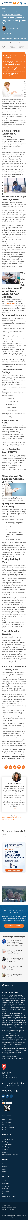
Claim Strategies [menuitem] (12, 47)
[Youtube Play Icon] (3, 1096)
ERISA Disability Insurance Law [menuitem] (11, 1154)
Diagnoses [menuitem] (3, 42)
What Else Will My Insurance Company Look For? (13, 68)
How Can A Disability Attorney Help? (11, 74)
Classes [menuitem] (4, 1171)
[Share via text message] (13, 33)
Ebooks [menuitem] (4, 1166)
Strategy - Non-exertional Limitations (11, 14)
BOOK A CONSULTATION (14, 926)
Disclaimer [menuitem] (4, 1209)
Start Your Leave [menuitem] (7, 1119)
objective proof (10, 303)
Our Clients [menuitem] (5, 1186)
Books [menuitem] (4, 1169)
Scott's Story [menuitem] (6, 1191)
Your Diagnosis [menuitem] (6, 1142)
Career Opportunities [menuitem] (8, 1196)
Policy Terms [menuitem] (4, 47)
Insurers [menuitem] (21, 42)
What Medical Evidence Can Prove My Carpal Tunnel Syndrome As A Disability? (13, 62)
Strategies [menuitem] (5, 1149)
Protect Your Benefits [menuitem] (8, 1127)
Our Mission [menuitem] (5, 1183)
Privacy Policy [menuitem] (11, 1209)
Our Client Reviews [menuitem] (7, 1181)
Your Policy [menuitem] (5, 1147)
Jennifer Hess (14, 28)
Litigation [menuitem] (5, 1152)
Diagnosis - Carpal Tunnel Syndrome (11, 11)
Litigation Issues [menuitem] (21, 47)
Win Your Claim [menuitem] (6, 1122)
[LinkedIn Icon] (11, 1096)
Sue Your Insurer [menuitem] (7, 1130)
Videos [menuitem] (4, 1164)
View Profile (14, 808)
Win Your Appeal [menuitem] (7, 1125)
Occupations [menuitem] (13, 42)
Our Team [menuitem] (5, 1188)
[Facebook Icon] (7, 1096)
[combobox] (14, 835)
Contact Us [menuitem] (5, 1194)
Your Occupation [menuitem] (7, 1144)
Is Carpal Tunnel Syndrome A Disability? (14, 56)
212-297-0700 (10, 1091)
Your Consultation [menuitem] (7, 1139)
